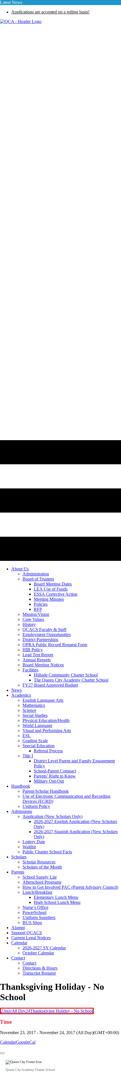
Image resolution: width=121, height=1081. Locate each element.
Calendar (8, 1042)
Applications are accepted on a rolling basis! (50, 12)
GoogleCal (25, 1042)
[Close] (2, 1053)
